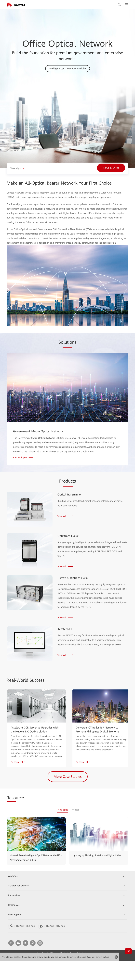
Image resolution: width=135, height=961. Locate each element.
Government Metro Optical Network (38, 431)
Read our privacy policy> (98, 957)
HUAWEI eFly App (55, 926)
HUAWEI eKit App (25, 926)
